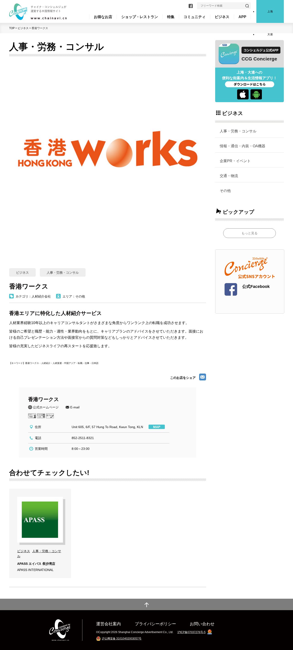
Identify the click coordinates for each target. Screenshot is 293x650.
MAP (156, 427)
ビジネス (23, 28)
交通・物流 (229, 176)
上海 (270, 11)
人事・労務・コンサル (238, 131)
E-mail (74, 407)
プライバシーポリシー (155, 623)
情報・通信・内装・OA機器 (242, 146)
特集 (170, 17)
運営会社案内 (108, 623)
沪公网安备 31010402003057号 (121, 638)
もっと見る (249, 233)
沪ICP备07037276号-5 (191, 632)
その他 (225, 190)
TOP (12, 28)
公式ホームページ (46, 407)
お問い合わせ (202, 623)
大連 (270, 34)
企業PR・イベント (235, 161)
